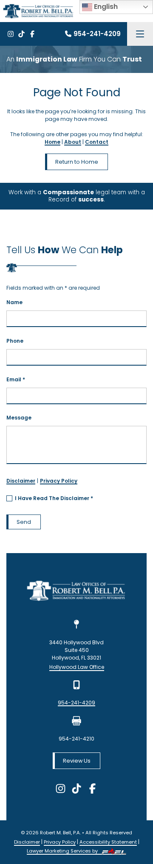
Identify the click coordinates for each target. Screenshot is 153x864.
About (72, 141)
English (105, 6)
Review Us (77, 760)
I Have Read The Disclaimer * (54, 498)
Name (14, 302)
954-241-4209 (97, 33)
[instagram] (10, 34)
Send (24, 522)
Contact (96, 141)
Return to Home (76, 161)
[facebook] (32, 34)
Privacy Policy (58, 480)
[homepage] (77, 592)
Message (18, 417)
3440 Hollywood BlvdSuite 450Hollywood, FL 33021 (76, 650)
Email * (15, 379)
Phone (14, 340)
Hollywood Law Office (76, 667)
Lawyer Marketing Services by (63, 850)
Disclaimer (20, 480)
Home (52, 141)
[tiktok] (21, 34)
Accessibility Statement (108, 842)
